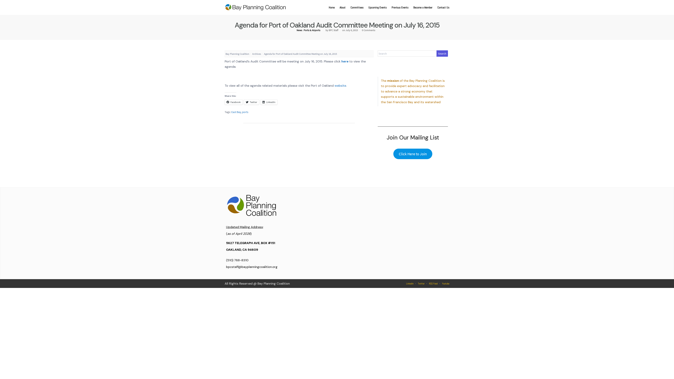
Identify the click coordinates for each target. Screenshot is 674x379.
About (343, 7)
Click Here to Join (413, 153)
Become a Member (422, 7)
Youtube (445, 283)
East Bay (236, 112)
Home (332, 7)
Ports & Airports (312, 30)
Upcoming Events (377, 7)
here (345, 61)
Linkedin (410, 283)
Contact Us (443, 7)
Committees (357, 7)
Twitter (421, 283)
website (340, 86)
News (299, 30)
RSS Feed (433, 283)
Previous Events (400, 7)
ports (245, 112)
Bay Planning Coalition (237, 53)
